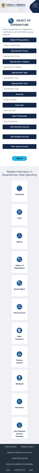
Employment (11, 447)
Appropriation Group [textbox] (12, 56)
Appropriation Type (19, 72)
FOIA (8, 470)
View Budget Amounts (19, 137)
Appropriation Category (19, 61)
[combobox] (19, 45)
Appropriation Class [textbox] (11, 89)
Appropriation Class (19, 83)
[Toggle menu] (35, 5)
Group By (19, 94)
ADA (31, 470)
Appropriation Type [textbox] (11, 78)
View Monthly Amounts (19, 127)
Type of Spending (19, 116)
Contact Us (19, 470)
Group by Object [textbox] (10, 99)
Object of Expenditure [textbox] (12, 45)
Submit (19, 158)
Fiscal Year (19, 105)
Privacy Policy (27, 447)
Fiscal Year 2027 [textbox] (10, 110)
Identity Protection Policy (19, 452)
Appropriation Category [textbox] (13, 67)
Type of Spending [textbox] (10, 121)
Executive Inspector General (19, 464)
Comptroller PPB (19, 458)
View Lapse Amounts (19, 146)
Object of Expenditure (19, 40)
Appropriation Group (19, 51)
